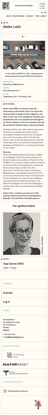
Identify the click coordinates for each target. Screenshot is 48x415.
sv (42, 13)
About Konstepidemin (15, 16)
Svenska (7, 293)
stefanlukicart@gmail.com (13, 84)
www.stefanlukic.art (11, 90)
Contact (30, 16)
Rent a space (41, 16)
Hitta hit (6, 330)
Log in (6, 302)
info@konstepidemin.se (14, 337)
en (45, 13)
